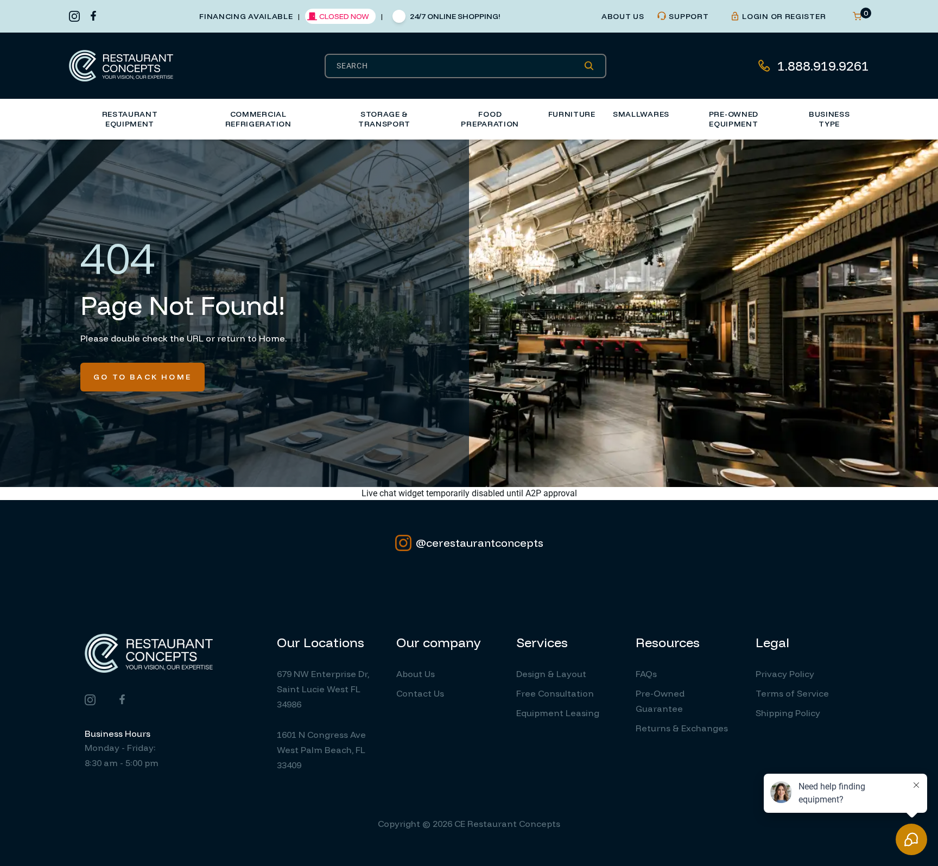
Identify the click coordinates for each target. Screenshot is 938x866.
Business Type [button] (829, 119)
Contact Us (420, 693)
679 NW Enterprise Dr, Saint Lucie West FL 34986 (323, 689)
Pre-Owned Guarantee (660, 701)
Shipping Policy (788, 712)
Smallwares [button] (641, 114)
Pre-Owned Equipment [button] (733, 119)
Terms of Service (792, 693)
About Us (415, 673)
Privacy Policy (785, 673)
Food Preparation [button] (490, 119)
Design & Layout (551, 673)
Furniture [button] (571, 114)
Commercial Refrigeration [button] (258, 119)
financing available (246, 16)
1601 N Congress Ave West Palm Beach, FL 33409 (321, 749)
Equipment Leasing (557, 712)
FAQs (646, 673)
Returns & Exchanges (682, 728)
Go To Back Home (142, 377)
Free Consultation (555, 693)
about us (622, 16)
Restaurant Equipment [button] (130, 119)
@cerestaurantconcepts (479, 542)
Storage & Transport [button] (384, 119)
